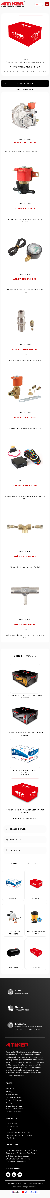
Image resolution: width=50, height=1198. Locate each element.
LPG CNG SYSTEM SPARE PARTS (36, 932)
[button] (47, 4)
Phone (19, 1007)
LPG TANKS (13, 967)
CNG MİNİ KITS (36, 898)
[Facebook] (8, 1174)
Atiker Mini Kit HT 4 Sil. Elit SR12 (25, 772)
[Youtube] (19, 1174)
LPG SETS (36, 967)
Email (18, 990)
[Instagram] (14, 1174)
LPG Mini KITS (13, 898)
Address (20, 1024)
